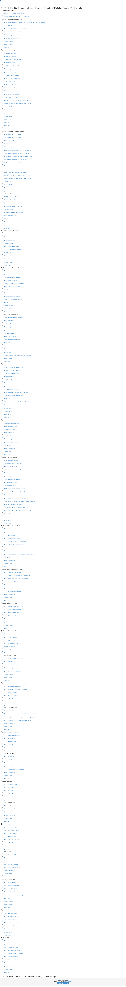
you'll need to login (68, 981)
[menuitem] (1, 3)
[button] (1, 1)
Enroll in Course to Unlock (63, 983)
